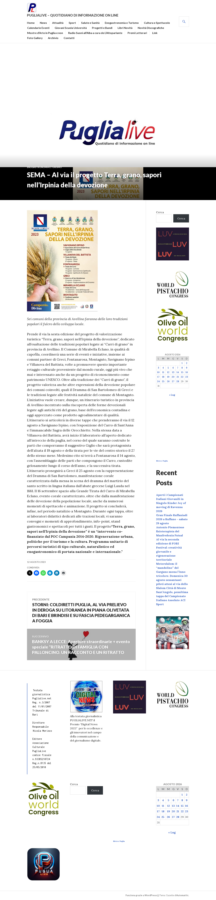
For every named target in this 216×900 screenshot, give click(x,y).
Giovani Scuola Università (71, 27)
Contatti (69, 37)
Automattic (182, 895)
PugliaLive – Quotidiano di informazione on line (72, 15)
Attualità (57, 22)
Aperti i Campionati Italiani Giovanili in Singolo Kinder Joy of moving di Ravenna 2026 (171, 503)
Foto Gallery (35, 37)
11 (163, 372)
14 (178, 372)
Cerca (160, 212)
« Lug (172, 394)
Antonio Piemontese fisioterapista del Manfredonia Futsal (170, 531)
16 (186, 372)
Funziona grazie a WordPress (141, 895)
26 (168, 381)
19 (168, 376)
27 (173, 381)
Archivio (53, 37)
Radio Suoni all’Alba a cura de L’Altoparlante (95, 32)
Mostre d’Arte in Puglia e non (45, 32)
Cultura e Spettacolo (157, 22)
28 (177, 381)
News (43, 22)
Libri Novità (125, 27)
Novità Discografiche (151, 27)
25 (163, 381)
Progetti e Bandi (102, 27)
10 (158, 372)
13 (173, 372)
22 (182, 376)
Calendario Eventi (38, 27)
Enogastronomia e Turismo (122, 22)
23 (186, 376)
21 (178, 376)
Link (154, 32)
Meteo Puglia (162, 461)
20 (173, 376)
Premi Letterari (137, 32)
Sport (72, 22)
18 (163, 376)
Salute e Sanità (90, 22)
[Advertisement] (108, 77)
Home (31, 22)
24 (158, 381)
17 (158, 376)
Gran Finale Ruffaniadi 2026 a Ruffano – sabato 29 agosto (172, 519)
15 (182, 372)
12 (168, 372)
